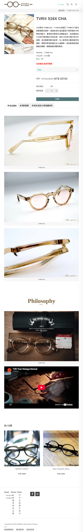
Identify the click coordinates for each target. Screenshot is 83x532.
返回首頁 (61, 10)
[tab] (12, 105)
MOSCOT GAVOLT (22, 469)
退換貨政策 (30, 529)
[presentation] (12, 105)
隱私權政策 (20, 529)
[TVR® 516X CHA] (19, 29)
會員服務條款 (8, 529)
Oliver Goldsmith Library (61, 469)
